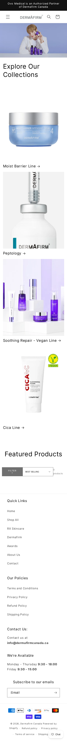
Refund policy (30, 728)
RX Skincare (15, 528)
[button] (8, 17)
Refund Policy (17, 605)
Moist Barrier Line (19, 166)
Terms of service (24, 734)
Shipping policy (47, 734)
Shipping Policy (18, 614)
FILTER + (12, 472)
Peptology (12, 253)
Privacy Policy (17, 597)
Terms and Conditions (22, 588)
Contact (13, 563)
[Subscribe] (55, 692)
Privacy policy (49, 728)
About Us (13, 554)
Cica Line (11, 427)
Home (11, 511)
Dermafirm (14, 537)
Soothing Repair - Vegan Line (30, 340)
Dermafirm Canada (31, 723)
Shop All (13, 520)
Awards (12, 546)
